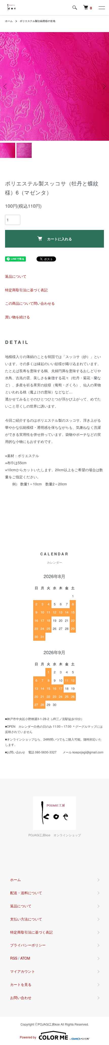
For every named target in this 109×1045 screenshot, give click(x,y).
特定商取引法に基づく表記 (26, 289)
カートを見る (20, 984)
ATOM (25, 958)
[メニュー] (101, 7)
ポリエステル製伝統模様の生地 (37, 21)
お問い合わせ (20, 997)
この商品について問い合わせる (30, 303)
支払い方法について (26, 918)
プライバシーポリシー (28, 944)
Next (103, 86)
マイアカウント (22, 971)
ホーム (9, 21)
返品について (15, 276)
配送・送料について (26, 892)
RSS (13, 958)
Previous (5, 86)
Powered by (28, 1037)
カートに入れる (59, 238)
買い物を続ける (17, 316)
